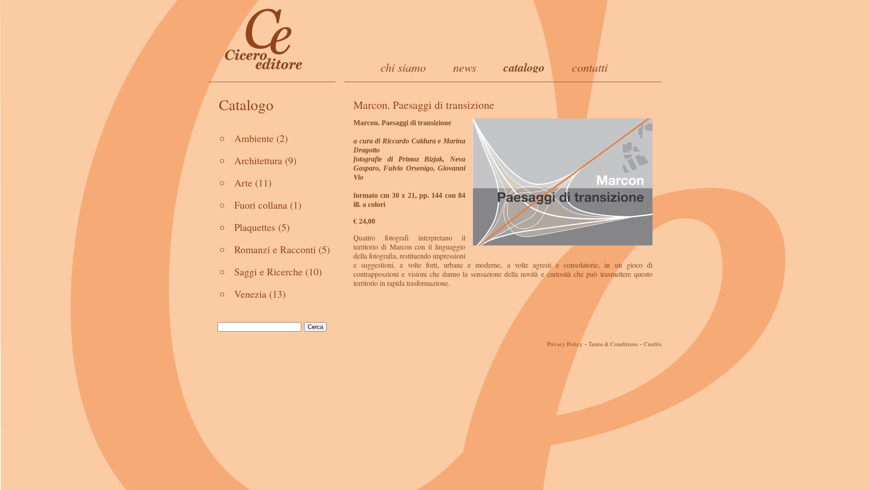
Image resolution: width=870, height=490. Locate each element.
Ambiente (254, 138)
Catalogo (246, 104)
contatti (590, 67)
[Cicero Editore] (264, 39)
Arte (243, 182)
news (464, 67)
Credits (653, 344)
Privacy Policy (565, 344)
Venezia (250, 293)
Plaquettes (255, 227)
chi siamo (403, 67)
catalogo (524, 67)
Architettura (258, 160)
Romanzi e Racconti (275, 249)
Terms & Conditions (613, 344)
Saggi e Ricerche (268, 271)
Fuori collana (260, 204)
